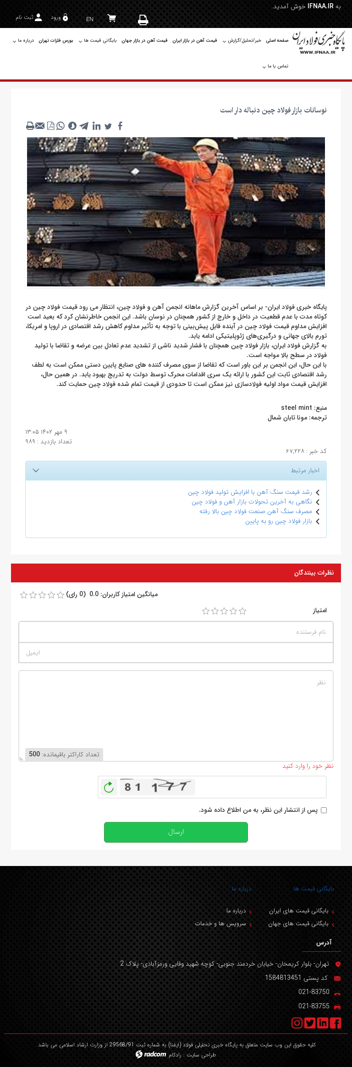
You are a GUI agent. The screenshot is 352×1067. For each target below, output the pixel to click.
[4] (233, 611)
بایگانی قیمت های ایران (299, 911)
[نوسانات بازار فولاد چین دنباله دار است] (176, 211)
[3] (224, 611)
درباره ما (242, 889)
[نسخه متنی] (30, 126)
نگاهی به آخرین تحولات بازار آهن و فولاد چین (252, 502)
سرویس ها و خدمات (220, 923)
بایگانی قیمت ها (313, 889)
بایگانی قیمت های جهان (298, 923)
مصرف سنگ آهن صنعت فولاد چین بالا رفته (255, 511)
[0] (24, 595)
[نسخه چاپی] (144, 20)
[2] (215, 611)
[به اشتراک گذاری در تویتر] (108, 126)
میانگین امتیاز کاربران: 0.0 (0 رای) (112, 594)
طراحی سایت (201, 1054)
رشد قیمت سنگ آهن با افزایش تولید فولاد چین (250, 492)
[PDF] (50, 126)
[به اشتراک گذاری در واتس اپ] (60, 126)
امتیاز (320, 610)
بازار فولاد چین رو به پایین (278, 521)
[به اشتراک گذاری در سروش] (72, 126)
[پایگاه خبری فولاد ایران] (319, 42)
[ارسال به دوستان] (40, 126)
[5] (242, 611)
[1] (206, 611)
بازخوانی (109, 784)
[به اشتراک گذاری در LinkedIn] (96, 126)
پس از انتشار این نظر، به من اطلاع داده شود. (258, 810)
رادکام (175, 1054)
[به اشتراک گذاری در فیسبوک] (120, 126)
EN (90, 19)
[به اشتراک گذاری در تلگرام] (84, 126)
